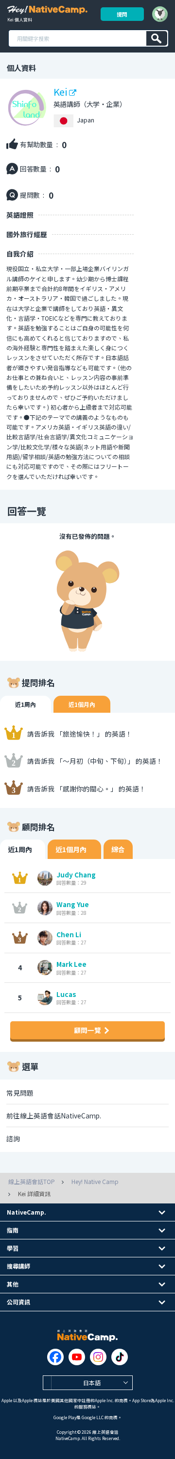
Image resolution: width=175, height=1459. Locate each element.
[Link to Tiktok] (119, 1357)
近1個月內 (82, 704)
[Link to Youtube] (77, 1357)
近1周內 (25, 704)
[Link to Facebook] (55, 1357)
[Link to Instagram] (98, 1357)
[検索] (156, 38)
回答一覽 (26, 511)
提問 (122, 14)
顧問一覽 (87, 1030)
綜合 (118, 849)
